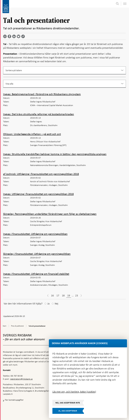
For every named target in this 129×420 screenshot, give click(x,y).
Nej (56, 303)
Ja (48, 303)
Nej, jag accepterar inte (67, 403)
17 (57, 295)
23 (76, 295)
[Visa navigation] (124, 3)
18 (63, 295)
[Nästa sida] (81, 296)
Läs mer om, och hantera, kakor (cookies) (74, 391)
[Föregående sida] (47, 296)
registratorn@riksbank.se (21, 379)
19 (68, 295)
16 (52, 295)
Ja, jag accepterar (67, 411)
